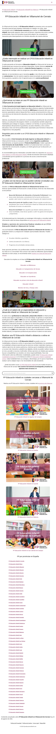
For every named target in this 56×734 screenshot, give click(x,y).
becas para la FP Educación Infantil (40, 220)
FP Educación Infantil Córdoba (16, 608)
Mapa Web (42, 723)
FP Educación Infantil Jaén (15, 635)
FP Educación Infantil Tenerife (16, 679)
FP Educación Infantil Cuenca (16, 611)
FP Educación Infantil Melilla (16, 659)
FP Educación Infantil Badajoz (16, 582)
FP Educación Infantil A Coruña (16, 561)
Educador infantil (28, 284)
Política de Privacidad (16, 723)
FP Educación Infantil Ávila (15, 579)
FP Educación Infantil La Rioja (16, 638)
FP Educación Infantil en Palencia (28, 517)
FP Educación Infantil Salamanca (17, 676)
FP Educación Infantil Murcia (16, 662)
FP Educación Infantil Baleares (16, 632)
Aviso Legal (36, 723)
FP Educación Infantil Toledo (16, 697)
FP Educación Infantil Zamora (16, 709)
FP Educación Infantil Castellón (16, 599)
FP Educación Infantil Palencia (16, 670)
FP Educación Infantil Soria (15, 688)
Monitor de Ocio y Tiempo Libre (28, 288)
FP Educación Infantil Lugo (15, 650)
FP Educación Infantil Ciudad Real (17, 605)
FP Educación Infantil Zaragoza (16, 712)
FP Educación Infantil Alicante (16, 570)
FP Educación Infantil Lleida (16, 647)
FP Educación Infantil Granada (16, 617)
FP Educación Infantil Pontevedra (17, 673)
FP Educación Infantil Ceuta (15, 602)
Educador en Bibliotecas (28, 265)
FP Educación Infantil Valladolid (16, 703)
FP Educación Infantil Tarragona (16, 691)
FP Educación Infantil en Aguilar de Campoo (28, 417)
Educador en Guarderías (28, 276)
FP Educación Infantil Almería (16, 573)
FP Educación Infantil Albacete (16, 567)
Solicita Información (28, 50)
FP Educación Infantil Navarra (16, 665)
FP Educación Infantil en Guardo (28, 484)
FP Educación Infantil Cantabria (16, 596)
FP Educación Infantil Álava (15, 564)
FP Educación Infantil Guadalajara (17, 620)
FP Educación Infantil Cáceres (16, 590)
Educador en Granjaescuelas (28, 273)
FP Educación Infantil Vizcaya (16, 706)
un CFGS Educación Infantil (27, 364)
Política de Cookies (27, 723)
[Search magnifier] (52, 373)
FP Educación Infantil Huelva (16, 626)
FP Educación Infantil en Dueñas (28, 450)
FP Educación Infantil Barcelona (16, 584)
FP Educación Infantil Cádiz (15, 593)
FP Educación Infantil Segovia (16, 682)
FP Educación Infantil (8, 9)
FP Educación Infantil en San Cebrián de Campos (28, 550)
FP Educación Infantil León (15, 644)
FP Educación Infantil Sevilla (16, 685)
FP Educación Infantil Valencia (16, 700)
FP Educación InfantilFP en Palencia (27, 9)
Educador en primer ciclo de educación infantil (28, 280)
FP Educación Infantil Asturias (16, 576)
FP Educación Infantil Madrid (16, 653)
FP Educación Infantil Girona (16, 614)
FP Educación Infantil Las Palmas (17, 641)
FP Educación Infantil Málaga (16, 656)
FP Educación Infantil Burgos (16, 587)
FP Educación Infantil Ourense (16, 667)
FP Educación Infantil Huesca (16, 629)
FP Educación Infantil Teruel (16, 694)
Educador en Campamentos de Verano (28, 269)
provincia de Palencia (45, 383)
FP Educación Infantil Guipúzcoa (17, 623)
